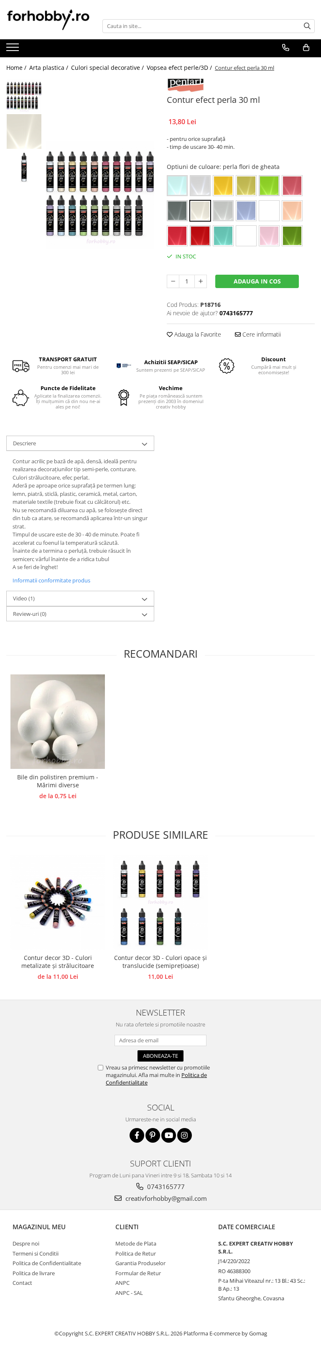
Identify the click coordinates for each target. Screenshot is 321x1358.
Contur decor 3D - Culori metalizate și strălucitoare (57, 962)
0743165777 (165, 1186)
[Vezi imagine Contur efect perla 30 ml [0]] (24, 96)
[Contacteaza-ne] (285, 47)
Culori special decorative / (108, 67)
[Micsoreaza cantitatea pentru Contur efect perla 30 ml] (173, 281)
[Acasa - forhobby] (48, 19)
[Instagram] (184, 1135)
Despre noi (26, 1243)
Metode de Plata (135, 1243)
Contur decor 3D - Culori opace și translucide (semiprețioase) (160, 962)
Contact (22, 1283)
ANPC (122, 1283)
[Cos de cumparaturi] (306, 47)
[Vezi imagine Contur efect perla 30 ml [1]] (24, 131)
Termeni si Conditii (36, 1253)
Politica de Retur (135, 1253)
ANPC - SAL (129, 1293)
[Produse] (13, 49)
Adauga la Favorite (197, 334)
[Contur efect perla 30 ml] (100, 195)
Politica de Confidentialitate (47, 1263)
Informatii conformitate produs (51, 580)
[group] (100, 195)
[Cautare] (307, 26)
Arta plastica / (49, 67)
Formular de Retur (138, 1273)
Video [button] (24, 598)
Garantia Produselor (140, 1263)
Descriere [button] (24, 443)
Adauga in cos (257, 281)
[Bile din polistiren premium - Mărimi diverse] (57, 721)
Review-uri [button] (29, 614)
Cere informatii (261, 334)
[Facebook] (137, 1135)
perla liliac (269, 211)
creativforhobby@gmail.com (165, 1198)
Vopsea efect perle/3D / (180, 67)
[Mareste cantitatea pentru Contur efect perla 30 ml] (200, 281)
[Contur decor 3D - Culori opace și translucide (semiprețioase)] (160, 902)
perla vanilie (246, 236)
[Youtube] (168, 1135)
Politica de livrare (34, 1273)
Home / (17, 67)
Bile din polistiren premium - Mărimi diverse (57, 781)
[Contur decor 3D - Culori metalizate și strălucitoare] (57, 902)
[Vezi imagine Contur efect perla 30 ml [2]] (24, 167)
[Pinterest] (152, 1135)
